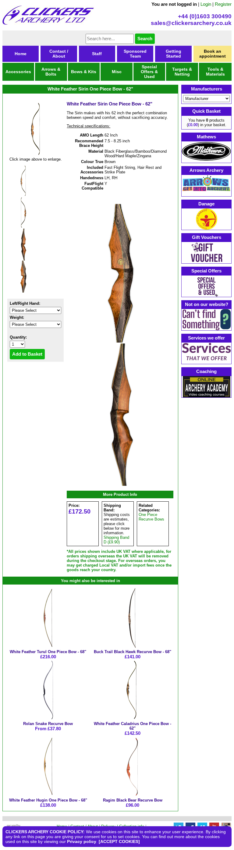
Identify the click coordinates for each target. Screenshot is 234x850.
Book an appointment (212, 54)
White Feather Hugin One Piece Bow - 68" (48, 800)
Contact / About (58, 54)
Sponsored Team (135, 54)
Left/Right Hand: (25, 303)
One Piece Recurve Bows (151, 516)
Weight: (17, 317)
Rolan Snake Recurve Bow (48, 723)
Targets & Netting (182, 71)
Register (223, 4)
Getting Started (173, 54)
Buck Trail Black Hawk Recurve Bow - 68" (132, 651)
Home (21, 53)
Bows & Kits (83, 71)
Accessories (18, 71)
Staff (97, 53)
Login (205, 4)
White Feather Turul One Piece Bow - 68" (48, 651)
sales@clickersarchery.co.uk (191, 23)
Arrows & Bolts (50, 71)
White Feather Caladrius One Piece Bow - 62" (132, 726)
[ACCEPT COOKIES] (119, 841)
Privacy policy (81, 841)
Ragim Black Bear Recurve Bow (132, 800)
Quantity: (18, 337)
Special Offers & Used (149, 71)
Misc (117, 71)
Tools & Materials (215, 71)
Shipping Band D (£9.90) (116, 539)
